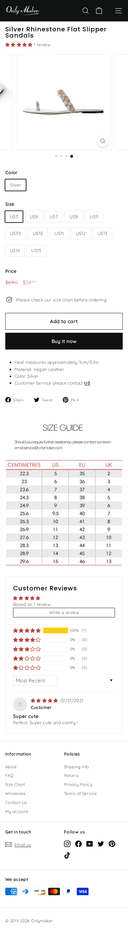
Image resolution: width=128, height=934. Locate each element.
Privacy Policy (78, 784)
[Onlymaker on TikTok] (67, 855)
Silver (15, 185)
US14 (15, 250)
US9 (94, 216)
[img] (45, 700)
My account (16, 811)
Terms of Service (80, 793)
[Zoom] (102, 141)
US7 (54, 216)
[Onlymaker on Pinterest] (112, 843)
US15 (36, 250)
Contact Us (16, 802)
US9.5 (15, 233)
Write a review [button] (64, 612)
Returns (71, 775)
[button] (19, 44)
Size (9, 204)
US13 (102, 233)
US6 (34, 216)
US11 (59, 233)
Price (11, 271)
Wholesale (15, 793)
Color (11, 172)
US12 (81, 233)
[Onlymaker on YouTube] (89, 843)
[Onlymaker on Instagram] (67, 843)
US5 (14, 216)
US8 (74, 216)
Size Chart (15, 784)
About (11, 766)
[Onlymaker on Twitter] (101, 843)
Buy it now (64, 341)
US (87, 383)
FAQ (9, 775)
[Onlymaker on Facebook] (78, 843)
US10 (38, 233)
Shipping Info (76, 766)
